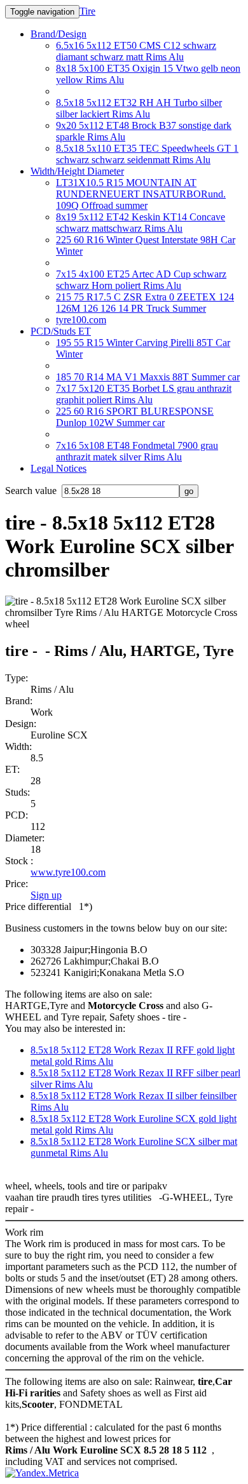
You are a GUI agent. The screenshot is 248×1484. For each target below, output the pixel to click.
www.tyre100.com (68, 872)
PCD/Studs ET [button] (61, 331)
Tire (87, 11)
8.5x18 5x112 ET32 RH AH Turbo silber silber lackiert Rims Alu (139, 108)
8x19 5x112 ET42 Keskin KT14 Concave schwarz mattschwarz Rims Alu (140, 222)
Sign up (46, 895)
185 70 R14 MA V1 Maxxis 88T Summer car (148, 376)
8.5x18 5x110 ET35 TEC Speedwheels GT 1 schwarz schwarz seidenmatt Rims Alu (147, 154)
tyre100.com (81, 319)
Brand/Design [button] (58, 34)
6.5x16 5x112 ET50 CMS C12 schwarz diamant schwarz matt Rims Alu (136, 51)
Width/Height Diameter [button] (77, 171)
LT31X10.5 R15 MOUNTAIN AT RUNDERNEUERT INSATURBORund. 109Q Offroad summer (141, 194)
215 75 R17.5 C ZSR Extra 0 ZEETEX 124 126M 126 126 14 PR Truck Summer (145, 302)
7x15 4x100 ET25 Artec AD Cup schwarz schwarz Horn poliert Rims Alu (141, 280)
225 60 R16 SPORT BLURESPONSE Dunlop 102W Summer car (135, 417)
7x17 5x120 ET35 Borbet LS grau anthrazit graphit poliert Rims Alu (143, 394)
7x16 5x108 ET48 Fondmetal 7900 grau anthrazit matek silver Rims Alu (137, 451)
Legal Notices (58, 468)
